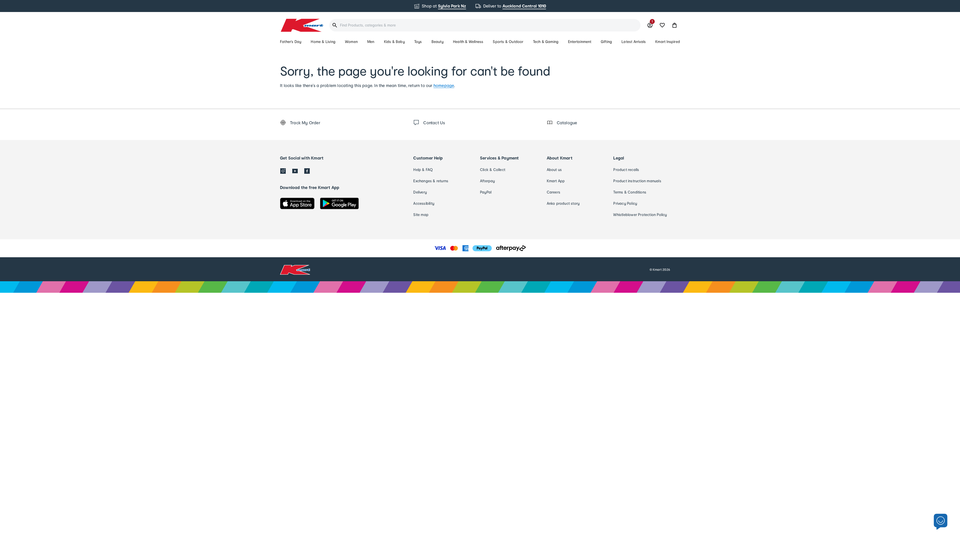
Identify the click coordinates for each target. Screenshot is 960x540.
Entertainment (579, 42)
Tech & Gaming (546, 42)
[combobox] (484, 25)
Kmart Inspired (667, 42)
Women (351, 42)
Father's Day (290, 42)
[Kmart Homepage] (301, 25)
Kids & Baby (394, 42)
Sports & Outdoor (508, 42)
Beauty (438, 42)
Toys (418, 42)
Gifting (606, 42)
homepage (444, 85)
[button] (674, 25)
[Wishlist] (662, 25)
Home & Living (323, 42)
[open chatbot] (940, 522)
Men (370, 42)
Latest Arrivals (634, 42)
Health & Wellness (468, 42)
